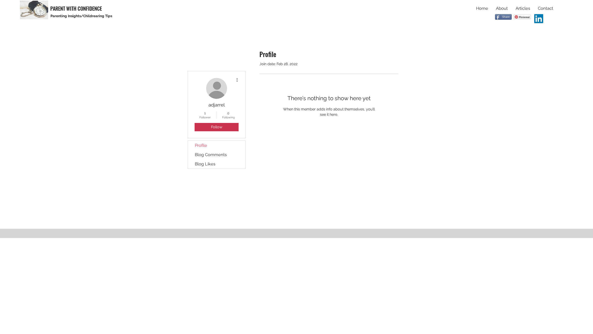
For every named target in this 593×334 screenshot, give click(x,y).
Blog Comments (211, 154)
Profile (201, 145)
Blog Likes (205, 163)
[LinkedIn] (538, 18)
